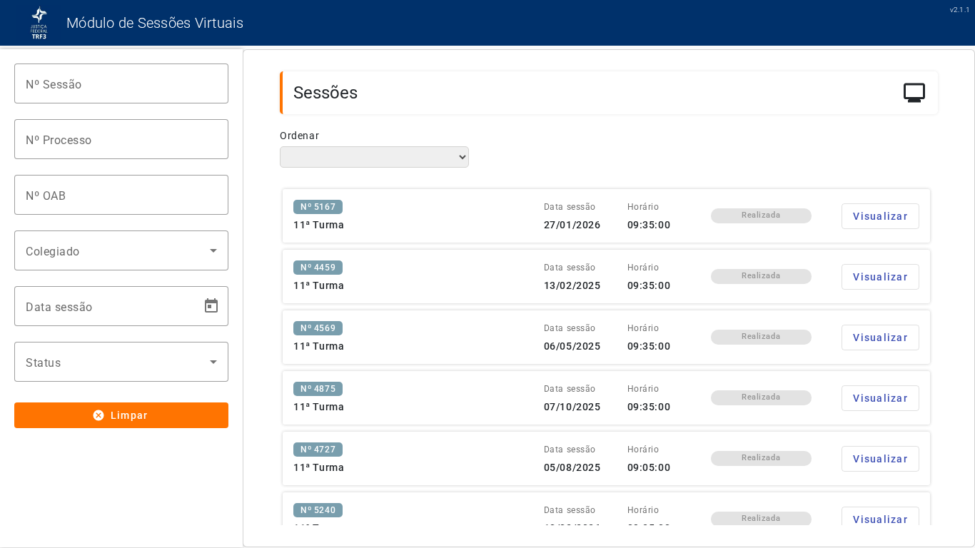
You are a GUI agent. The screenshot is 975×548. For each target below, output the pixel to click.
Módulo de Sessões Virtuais (155, 22)
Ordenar (299, 135)
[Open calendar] (211, 306)
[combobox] (121, 250)
